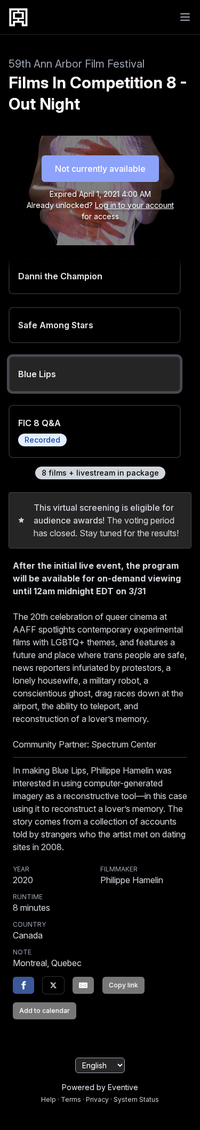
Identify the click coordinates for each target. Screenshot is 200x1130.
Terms (71, 1099)
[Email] (83, 985)
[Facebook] (23, 985)
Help (48, 1099)
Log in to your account (134, 205)
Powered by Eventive (100, 1087)
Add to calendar (44, 1011)
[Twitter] (53, 985)
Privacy (97, 1099)
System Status (136, 1099)
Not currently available (100, 168)
